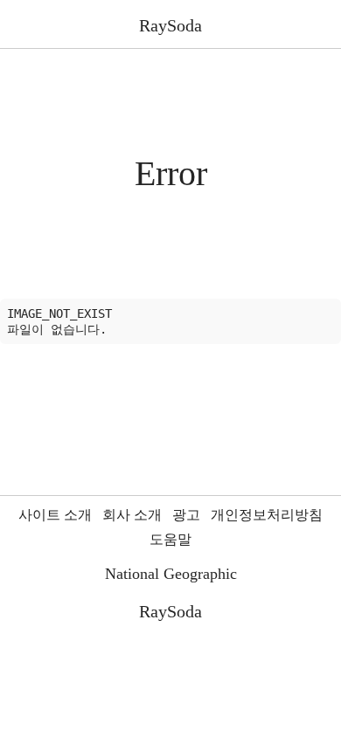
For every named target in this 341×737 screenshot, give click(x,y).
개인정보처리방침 (267, 514)
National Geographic (171, 573)
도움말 (170, 539)
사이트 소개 (55, 514)
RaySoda (170, 25)
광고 (186, 514)
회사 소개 (132, 514)
